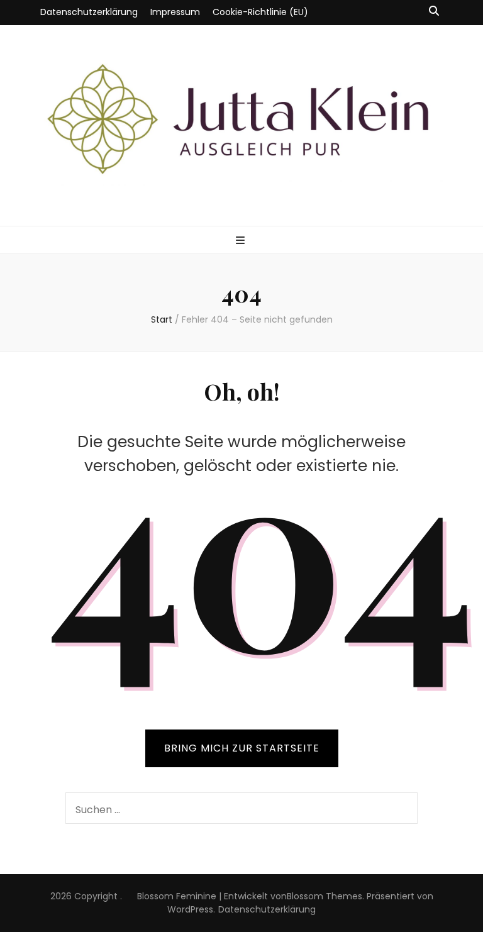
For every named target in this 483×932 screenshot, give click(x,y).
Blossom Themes (324, 896)
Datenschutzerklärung (89, 12)
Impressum (175, 12)
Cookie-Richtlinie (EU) (260, 12)
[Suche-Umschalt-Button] (434, 11)
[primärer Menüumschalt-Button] (242, 241)
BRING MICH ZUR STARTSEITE (241, 748)
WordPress (190, 909)
